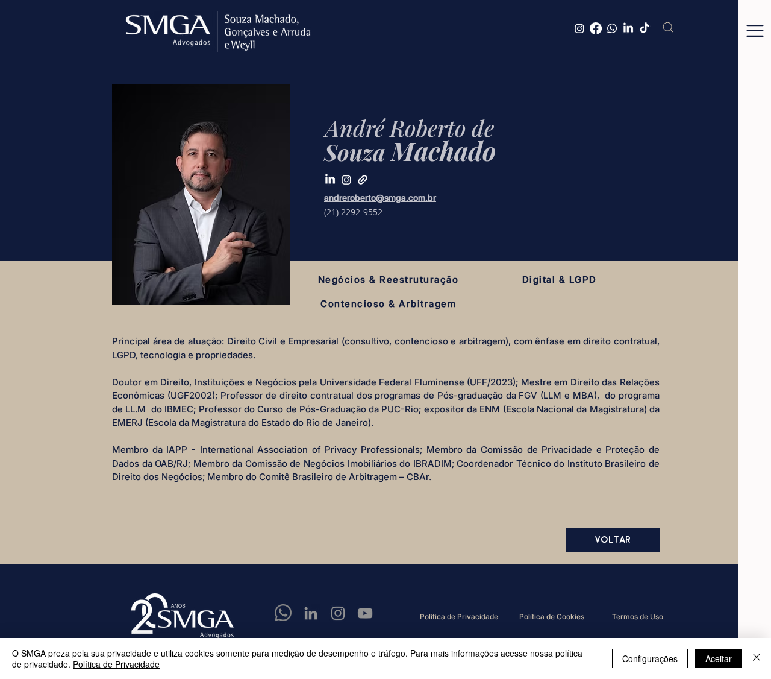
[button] (755, 31)
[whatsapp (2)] (284, 613)
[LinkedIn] (628, 28)
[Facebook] (596, 28)
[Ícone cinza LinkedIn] (311, 613)
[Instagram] (579, 28)
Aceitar (718, 658)
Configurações (650, 658)
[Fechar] (756, 658)
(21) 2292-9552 (353, 212)
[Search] (668, 27)
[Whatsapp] (612, 28)
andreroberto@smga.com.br (380, 197)
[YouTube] (365, 613)
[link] (363, 180)
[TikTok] (644, 28)
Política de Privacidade (116, 664)
